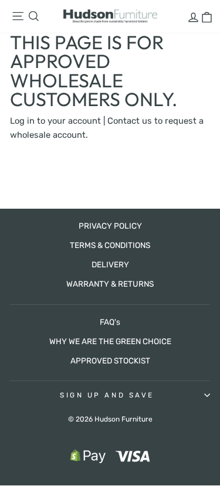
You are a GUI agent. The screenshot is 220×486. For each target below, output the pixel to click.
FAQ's (110, 322)
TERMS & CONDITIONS (110, 245)
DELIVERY (110, 264)
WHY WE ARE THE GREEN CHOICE (110, 341)
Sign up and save (107, 395)
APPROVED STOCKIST (110, 360)
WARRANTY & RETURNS (110, 283)
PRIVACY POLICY (110, 225)
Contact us (129, 120)
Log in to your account (55, 120)
